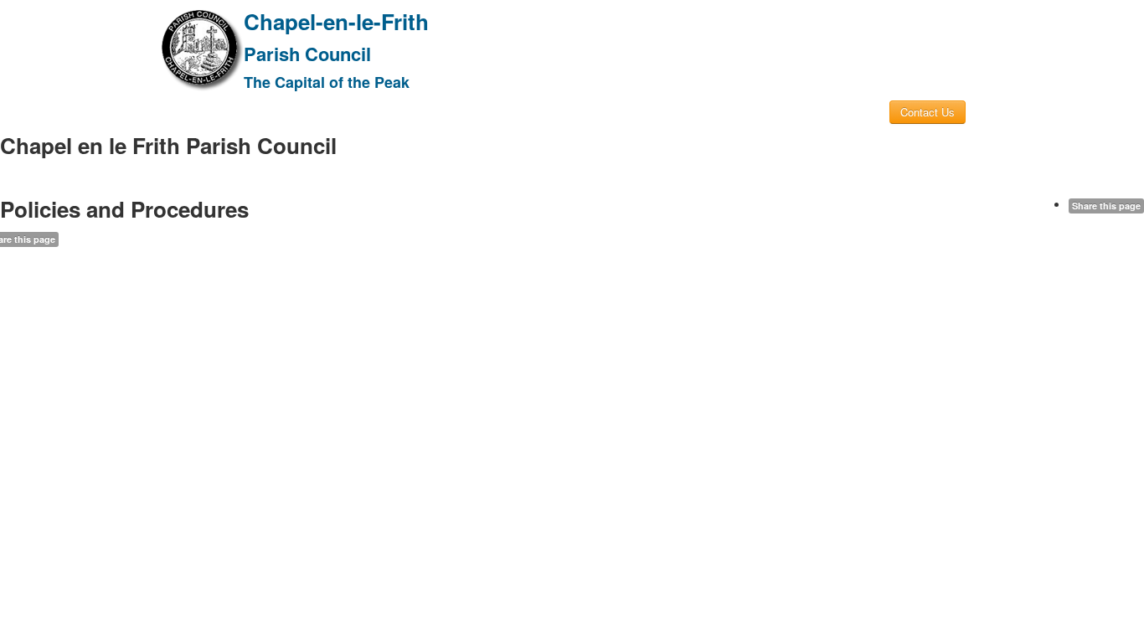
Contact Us (927, 112)
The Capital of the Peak (327, 82)
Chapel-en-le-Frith (336, 21)
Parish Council (307, 53)
